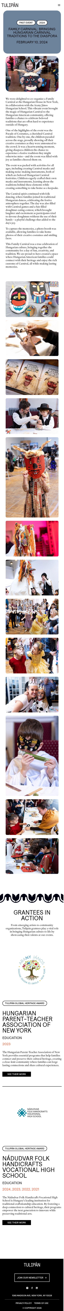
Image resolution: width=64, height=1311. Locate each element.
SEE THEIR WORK (16, 1074)
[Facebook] (32, 1288)
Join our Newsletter (30, 1277)
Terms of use (41, 1303)
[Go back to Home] (10, 5)
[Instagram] (27, 1288)
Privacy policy (24, 1303)
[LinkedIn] (37, 1288)
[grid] (32, 579)
